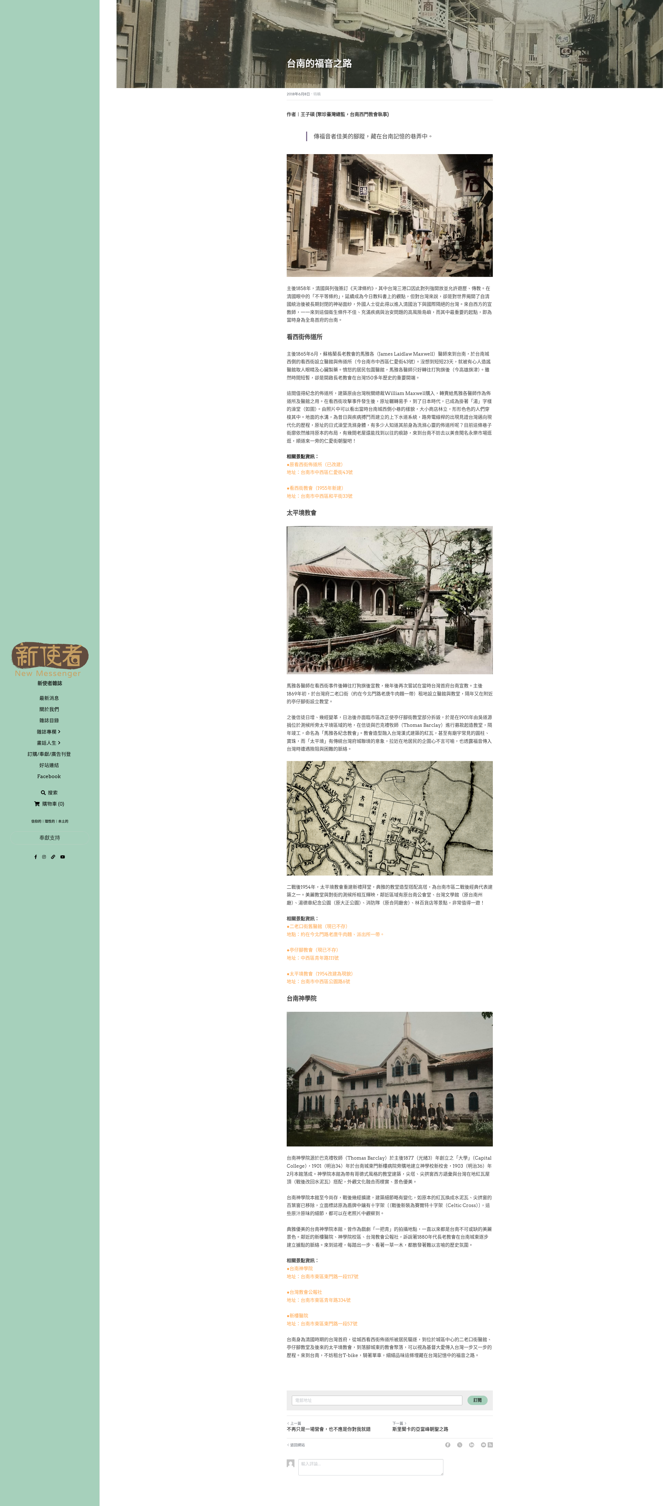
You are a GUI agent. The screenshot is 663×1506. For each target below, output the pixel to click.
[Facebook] (447, 1444)
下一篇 (397, 1423)
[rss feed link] (490, 1444)
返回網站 (297, 1445)
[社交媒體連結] (35, 857)
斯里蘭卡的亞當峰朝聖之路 (420, 1429)
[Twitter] (459, 1444)
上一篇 (295, 1423)
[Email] (483, 1444)
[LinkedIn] (471, 1444)
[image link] (50, 659)
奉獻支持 (49, 838)
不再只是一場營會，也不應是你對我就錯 (329, 1429)
